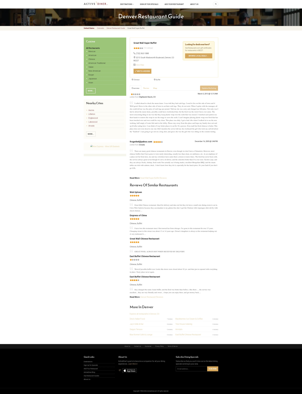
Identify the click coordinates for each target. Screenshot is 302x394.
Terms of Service (173, 346)
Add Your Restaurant (174, 4)
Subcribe (213, 369)
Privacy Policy (159, 346)
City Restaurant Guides (91, 376)
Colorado (100, 28)
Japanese (92, 79)
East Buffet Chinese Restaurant (188, 335)
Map (155, 88)
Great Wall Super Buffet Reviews (153, 178)
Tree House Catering (183, 324)
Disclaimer (148, 346)
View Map (140, 65)
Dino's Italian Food (137, 319)
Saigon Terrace (136, 329)
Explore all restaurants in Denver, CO (144, 314)
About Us (194, 4)
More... (91, 91)
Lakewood (92, 122)
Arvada (91, 126)
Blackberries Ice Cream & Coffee (189, 319)
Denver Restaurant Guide (116, 28)
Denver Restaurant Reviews (152, 297)
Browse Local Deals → (199, 56)
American (92, 55)
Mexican (91, 51)
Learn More (132, 364)
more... (91, 134)
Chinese (91, 59)
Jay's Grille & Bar (136, 324)
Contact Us (137, 346)
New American (94, 71)
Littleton (91, 114)
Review (146, 88)
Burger (91, 75)
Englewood (93, 118)
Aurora (91, 110)
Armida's (178, 329)
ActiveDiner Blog (89, 372)
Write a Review (143, 71)
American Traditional (96, 63)
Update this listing (209, 88)
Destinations (126, 4)
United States (89, 28)
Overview (135, 88)
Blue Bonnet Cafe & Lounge (141, 335)
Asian (90, 82)
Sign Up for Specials (149, 4)
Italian (90, 67)
